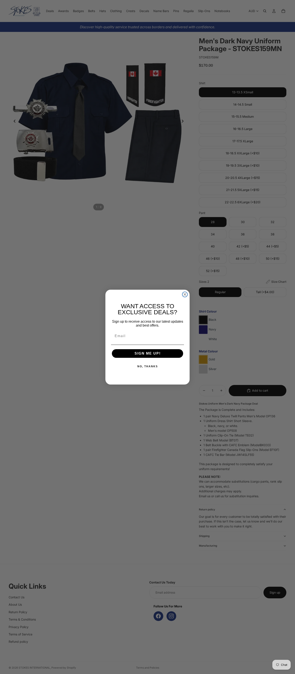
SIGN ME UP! (148, 353)
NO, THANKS (147, 366)
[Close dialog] (184, 294)
